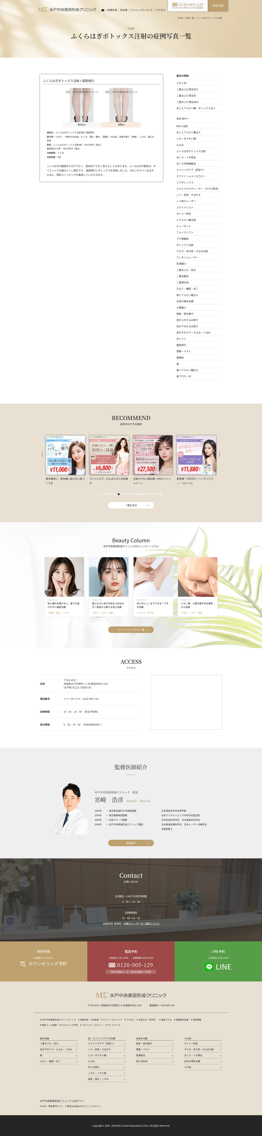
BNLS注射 (182, 126)
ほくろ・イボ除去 (186, 157)
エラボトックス (184, 182)
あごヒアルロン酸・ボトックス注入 (195, 108)
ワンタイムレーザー (187, 257)
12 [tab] (140, 494)
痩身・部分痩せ (184, 313)
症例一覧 (190, 17)
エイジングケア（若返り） (191, 170)
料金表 (124, 10)
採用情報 (197, 1019)
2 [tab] (105, 494)
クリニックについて (112, 1019)
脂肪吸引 (181, 345)
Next (219, 454)
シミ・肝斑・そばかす (188, 195)
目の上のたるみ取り (187, 320)
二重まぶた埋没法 (186, 95)
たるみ (180, 145)
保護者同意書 (182, 1019)
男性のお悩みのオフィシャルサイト (84, 1106)
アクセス (160, 10)
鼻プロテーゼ (183, 376)
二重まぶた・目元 (186, 270)
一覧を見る (131, 505)
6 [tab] (119, 494)
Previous (42, 454)
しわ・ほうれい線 (186, 138)
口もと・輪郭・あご (187, 288)
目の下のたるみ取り (187, 326)
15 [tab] (150, 494)
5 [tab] (115, 494)
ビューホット (183, 226)
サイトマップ (113, 1024)
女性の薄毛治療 (184, 301)
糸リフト (181, 338)
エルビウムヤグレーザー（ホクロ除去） (198, 188)
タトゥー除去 (183, 213)
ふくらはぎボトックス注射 (191, 151)
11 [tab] (136, 494)
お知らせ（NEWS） (148, 1019)
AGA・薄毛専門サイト (52, 1106)
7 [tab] (122, 494)
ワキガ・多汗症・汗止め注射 (192, 251)
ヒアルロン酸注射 (186, 220)
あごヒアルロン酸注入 (188, 132)
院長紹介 (131, 843)
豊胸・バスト (183, 351)
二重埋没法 (182, 282)
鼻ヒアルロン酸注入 (187, 370)
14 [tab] (147, 494)
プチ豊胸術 (182, 238)
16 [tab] (154, 494)
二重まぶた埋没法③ (187, 89)
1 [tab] (101, 494)
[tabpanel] (66, 459)
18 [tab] (161, 494)
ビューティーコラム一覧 (131, 629)
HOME (180, 17)
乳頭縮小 (181, 263)
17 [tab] (157, 494)
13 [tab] (143, 494)
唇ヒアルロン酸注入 (187, 295)
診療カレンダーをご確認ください (142, 923)
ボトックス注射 (184, 245)
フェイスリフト (184, 232)
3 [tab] (108, 494)
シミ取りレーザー (186, 201)
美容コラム (166, 1019)
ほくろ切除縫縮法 (186, 163)
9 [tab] (129, 494)
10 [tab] (133, 494)
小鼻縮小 (181, 307)
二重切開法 (182, 276)
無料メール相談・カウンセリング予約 (60, 1024)
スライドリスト (184, 207)
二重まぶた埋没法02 (187, 102)
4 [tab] (112, 494)
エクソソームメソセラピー (191, 176)
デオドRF (181, 83)
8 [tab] (126, 494)
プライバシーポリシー (92, 1024)
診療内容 (112, 10)
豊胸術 (180, 357)
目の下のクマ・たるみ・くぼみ (193, 332)
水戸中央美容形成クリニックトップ (59, 1019)
